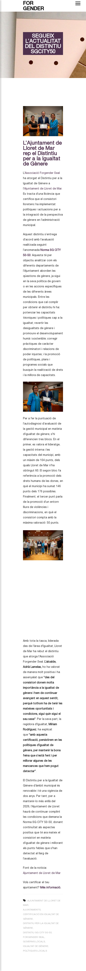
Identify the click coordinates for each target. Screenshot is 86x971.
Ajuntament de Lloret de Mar (42, 873)
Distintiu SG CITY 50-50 (37, 932)
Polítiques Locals (35, 950)
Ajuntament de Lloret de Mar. (43, 188)
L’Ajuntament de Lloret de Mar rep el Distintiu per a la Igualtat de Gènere (42, 153)
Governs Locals (34, 941)
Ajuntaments (32, 909)
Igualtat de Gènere (35, 946)
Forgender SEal (34, 937)
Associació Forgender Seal (42, 172)
